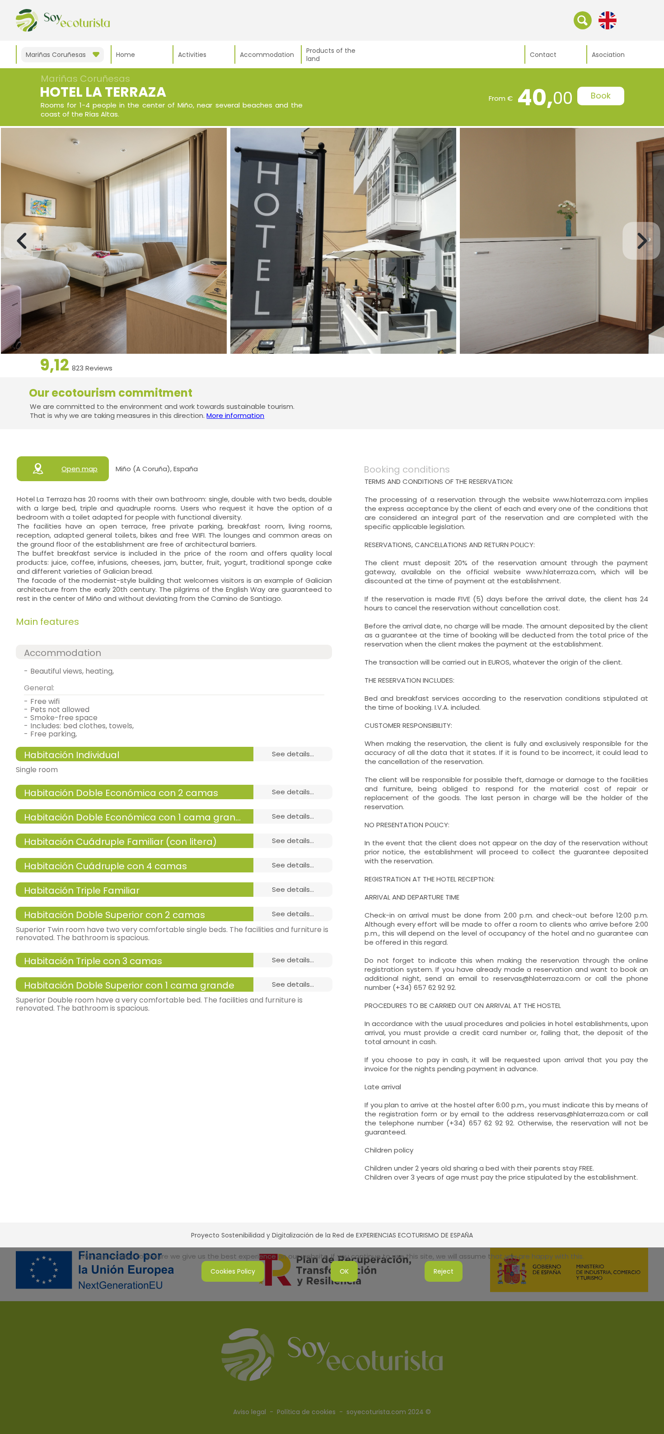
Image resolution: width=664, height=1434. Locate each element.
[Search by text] (583, 19)
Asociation (608, 55)
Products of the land (330, 55)
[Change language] (608, 19)
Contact (543, 55)
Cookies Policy (232, 1271)
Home (125, 55)
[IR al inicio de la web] (63, 19)
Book (601, 95)
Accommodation (267, 55)
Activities (192, 55)
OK (344, 1271)
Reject (444, 1271)
